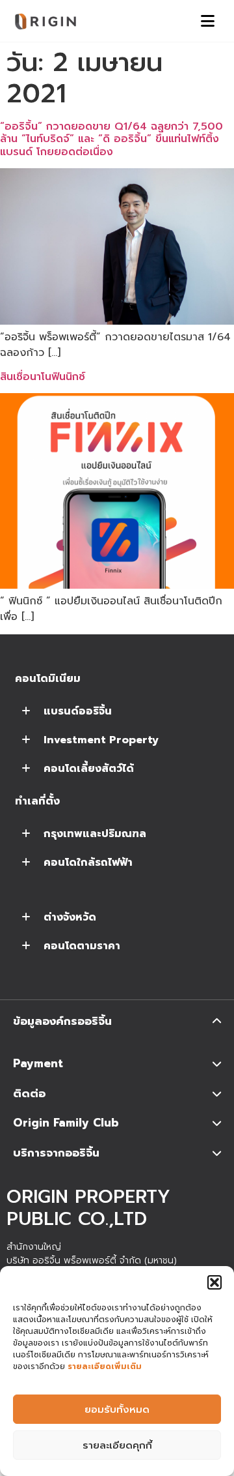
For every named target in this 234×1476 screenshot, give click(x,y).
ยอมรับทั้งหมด (117, 1409)
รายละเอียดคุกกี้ (117, 1445)
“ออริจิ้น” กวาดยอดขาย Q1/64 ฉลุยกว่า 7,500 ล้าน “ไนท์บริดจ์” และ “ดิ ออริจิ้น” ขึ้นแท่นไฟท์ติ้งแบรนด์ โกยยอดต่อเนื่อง (111, 139)
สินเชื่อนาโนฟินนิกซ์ (42, 376)
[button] (214, 1282)
